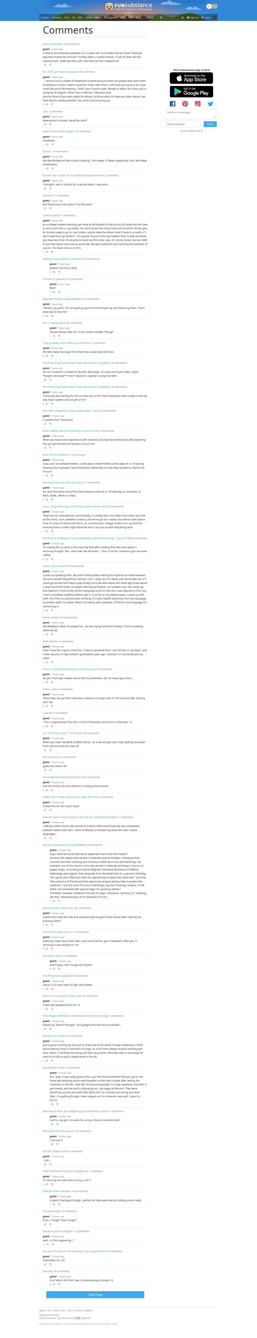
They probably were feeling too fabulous (66, 343)
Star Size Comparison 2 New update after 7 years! (72, 410)
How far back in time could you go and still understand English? (80, 817)
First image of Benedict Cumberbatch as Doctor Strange (75, 1015)
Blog (138, 17)
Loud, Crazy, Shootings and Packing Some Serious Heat (75, 506)
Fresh (67, 17)
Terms (70, 1310)
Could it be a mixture (55, 566)
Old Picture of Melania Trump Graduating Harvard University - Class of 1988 (87, 538)
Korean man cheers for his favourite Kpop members (73, 175)
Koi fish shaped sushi (55, 1151)
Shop (122, 17)
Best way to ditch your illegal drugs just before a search (75, 1111)
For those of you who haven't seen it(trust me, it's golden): (77, 362)
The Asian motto (52, 955)
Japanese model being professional (63, 299)
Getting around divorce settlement (63, 259)
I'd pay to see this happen (58, 1231)
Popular (45, 17)
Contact (55, 1310)
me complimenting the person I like (64, 777)
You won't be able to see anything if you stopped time (74, 1251)
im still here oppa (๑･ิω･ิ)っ (58, 932)
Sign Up (194, 17)
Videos (88, 17)
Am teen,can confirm (55, 1035)
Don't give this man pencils (59, 1131)
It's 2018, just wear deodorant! (60, 71)
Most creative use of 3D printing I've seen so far (71, 430)
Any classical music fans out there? (63, 482)
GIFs (80, 17)
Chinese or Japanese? (55, 279)
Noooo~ (47, 151)
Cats (45, 111)
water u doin (50, 689)
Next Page (95, 1295)
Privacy (78, 1310)
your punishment (53, 44)
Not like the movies (54, 1067)
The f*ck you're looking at (58, 975)
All (73, 17)
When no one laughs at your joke (62, 995)
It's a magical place (54, 322)
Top (149, 17)
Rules (63, 1310)
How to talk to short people (58, 131)
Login (207, 17)
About (42, 1310)
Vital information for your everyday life (65, 1171)
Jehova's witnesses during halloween (64, 845)
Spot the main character (57, 1191)
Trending (56, 17)
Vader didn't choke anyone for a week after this (70, 797)
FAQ (49, 1310)
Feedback (87, 1310)
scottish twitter (51, 215)
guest (46, 49)
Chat (130, 17)
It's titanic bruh (52, 757)
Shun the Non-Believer (56, 454)
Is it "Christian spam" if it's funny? (63, 733)
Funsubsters (110, 17)
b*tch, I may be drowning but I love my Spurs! (70, 669)
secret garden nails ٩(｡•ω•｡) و (60, 908)
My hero (47, 195)
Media (98, 17)
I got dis (47, 713)
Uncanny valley (51, 1211)
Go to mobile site (190, 130)
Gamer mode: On (53, 617)
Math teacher (51, 641)
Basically (48, 1271)
